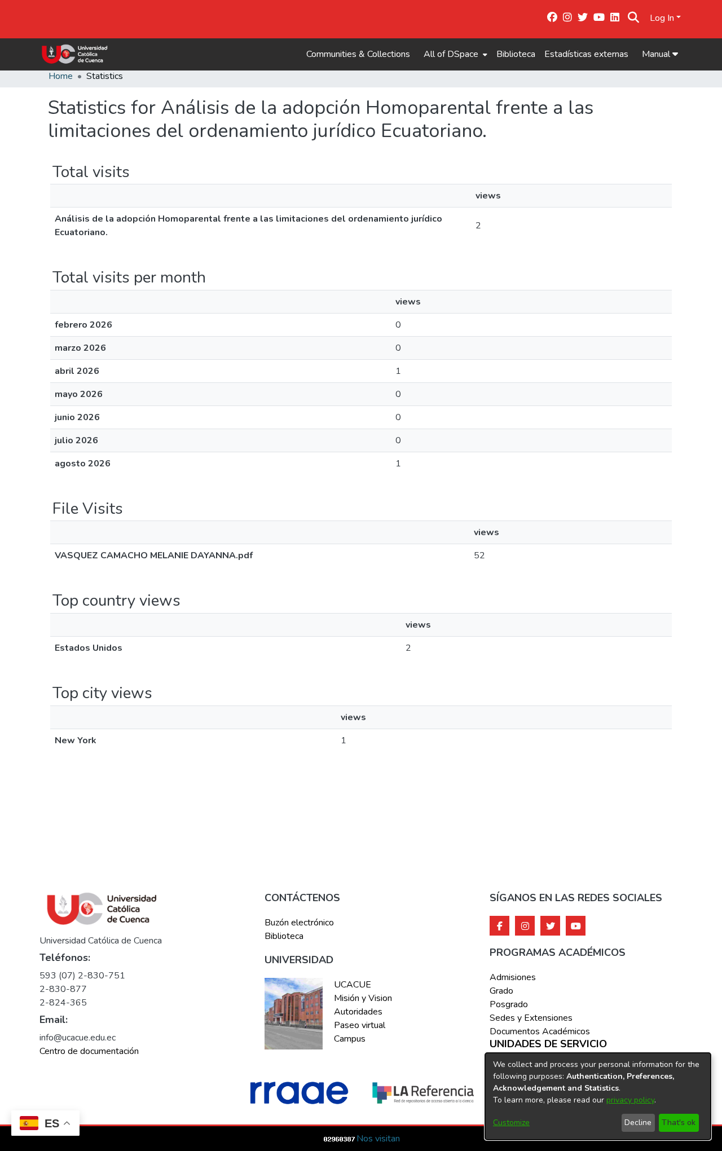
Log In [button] (663, 18)
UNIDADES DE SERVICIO (548, 1044)
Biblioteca (515, 54)
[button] (634, 18)
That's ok (678, 1122)
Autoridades (358, 1012)
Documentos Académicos (540, 1031)
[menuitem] (454, 54)
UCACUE (352, 984)
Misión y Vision (363, 998)
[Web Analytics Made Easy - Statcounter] (339, 1138)
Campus (350, 1039)
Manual (657, 54)
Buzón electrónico (299, 922)
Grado (501, 991)
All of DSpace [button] (451, 54)
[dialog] (598, 1096)
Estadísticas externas (586, 54)
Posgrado (509, 1004)
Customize (511, 1122)
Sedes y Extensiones (531, 1018)
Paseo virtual (359, 1025)
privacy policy (630, 1100)
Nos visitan (378, 1138)
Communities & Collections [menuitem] (358, 54)
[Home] (74, 54)
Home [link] (61, 76)
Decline (637, 1122)
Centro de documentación (89, 1051)
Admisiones (513, 977)
